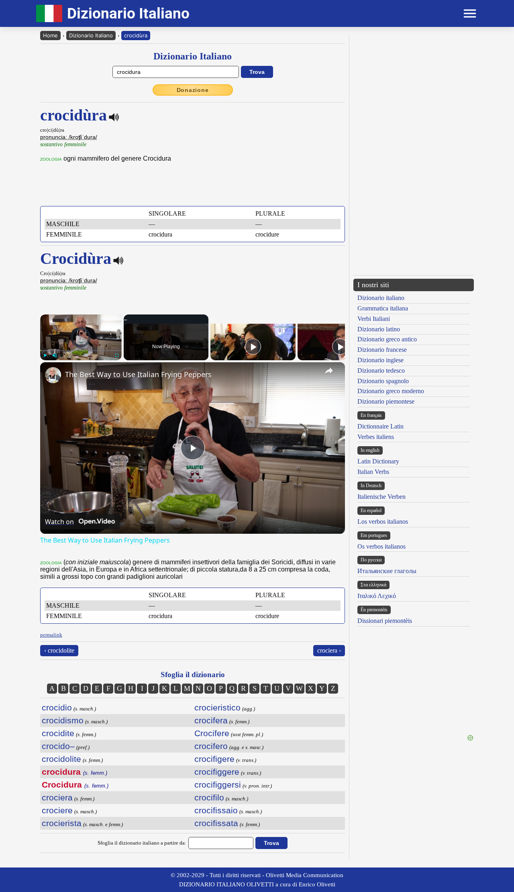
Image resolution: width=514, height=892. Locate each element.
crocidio (57, 707)
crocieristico (217, 707)
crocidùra (135, 35)
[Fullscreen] (117, 355)
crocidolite (61, 758)
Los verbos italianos (382, 521)
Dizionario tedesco (381, 370)
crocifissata (216, 823)
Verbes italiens (375, 436)
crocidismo (63, 720)
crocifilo (209, 797)
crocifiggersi (217, 784)
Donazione (193, 90)
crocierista (62, 823)
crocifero (211, 746)
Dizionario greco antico (387, 339)
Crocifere (211, 733)
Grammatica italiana (382, 308)
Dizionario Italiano (91, 35)
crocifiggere (216, 771)
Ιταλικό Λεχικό (376, 595)
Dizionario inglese (380, 360)
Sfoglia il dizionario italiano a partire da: (142, 843)
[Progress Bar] (81, 350)
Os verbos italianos (381, 546)
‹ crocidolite (59, 650)
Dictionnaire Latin (380, 426)
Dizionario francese (382, 349)
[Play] (45, 355)
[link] (53, 375)
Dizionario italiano (380, 297)
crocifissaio (216, 810)
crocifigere (214, 758)
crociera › (329, 650)
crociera (57, 797)
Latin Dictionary (378, 461)
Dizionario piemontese (385, 401)
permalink (51, 635)
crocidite (58, 733)
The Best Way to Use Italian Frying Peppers (138, 374)
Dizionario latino (378, 329)
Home (50, 35)
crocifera (211, 720)
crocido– (58, 746)
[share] (329, 370)
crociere (57, 810)
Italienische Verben (381, 496)
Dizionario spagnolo (383, 381)
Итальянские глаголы (386, 570)
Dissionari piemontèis (384, 620)
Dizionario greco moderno (390, 391)
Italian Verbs (373, 471)
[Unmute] (54, 355)
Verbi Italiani (373, 318)
